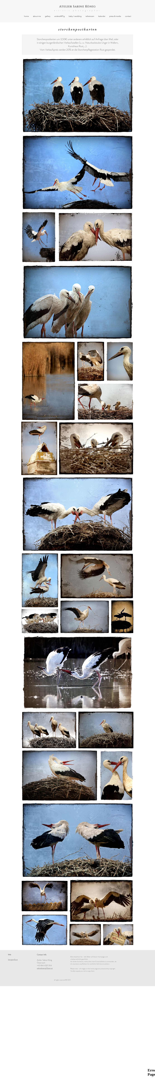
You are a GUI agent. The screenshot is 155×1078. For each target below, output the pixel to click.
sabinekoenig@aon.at (45, 968)
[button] (47, 16)
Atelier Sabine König (77, 6)
